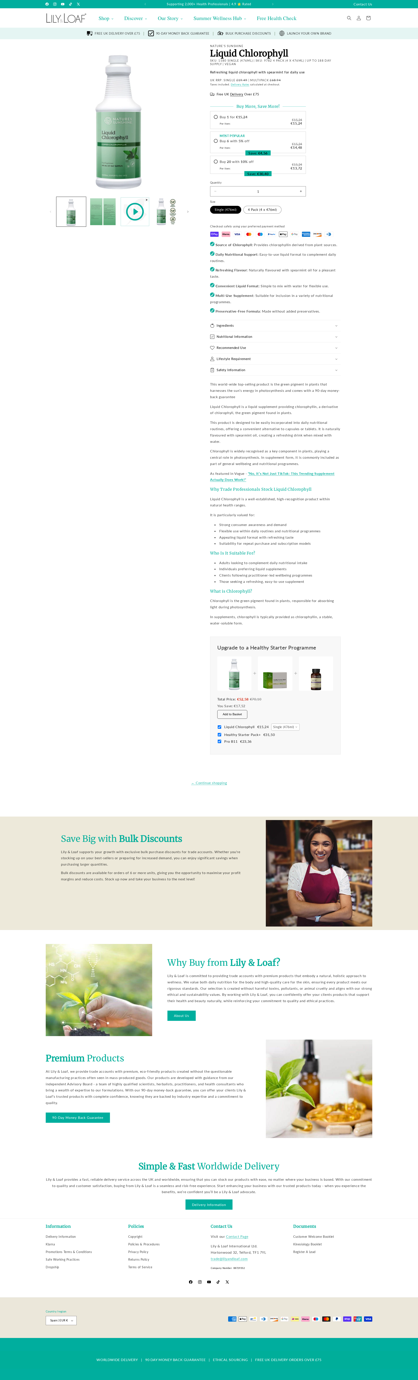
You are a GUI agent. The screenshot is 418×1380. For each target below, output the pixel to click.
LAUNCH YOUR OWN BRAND (309, 33)
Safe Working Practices (62, 1259)
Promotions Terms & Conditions (69, 1252)
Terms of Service (140, 1267)
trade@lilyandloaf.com (229, 1259)
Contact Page (237, 1236)
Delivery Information (209, 1205)
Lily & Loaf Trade (66, 1335)
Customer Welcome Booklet (313, 1236)
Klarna (50, 1244)
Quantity (216, 182)
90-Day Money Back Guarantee (77, 1118)
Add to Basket (232, 714)
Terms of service (158, 1335)
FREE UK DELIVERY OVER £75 (117, 33)
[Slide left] (50, 211)
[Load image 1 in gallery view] (71, 212)
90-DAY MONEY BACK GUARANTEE (182, 33)
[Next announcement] (273, 4)
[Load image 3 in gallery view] (167, 212)
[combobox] (285, 727)
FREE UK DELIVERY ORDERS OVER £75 (288, 1360)
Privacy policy (135, 1335)
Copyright (135, 1236)
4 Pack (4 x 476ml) (262, 209)
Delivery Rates (240, 84)
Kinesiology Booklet (307, 1244)
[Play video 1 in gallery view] (135, 212)
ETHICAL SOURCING (230, 1360)
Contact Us (363, 4)
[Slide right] (188, 211)
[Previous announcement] (145, 4)
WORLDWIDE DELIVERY (117, 1360)
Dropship (52, 1267)
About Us (181, 1016)
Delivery (236, 94)
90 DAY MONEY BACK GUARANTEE (175, 1360)
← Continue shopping (209, 783)
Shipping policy (182, 1335)
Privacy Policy (138, 1252)
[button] (349, 18)
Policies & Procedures (144, 1244)
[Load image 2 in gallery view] (103, 212)
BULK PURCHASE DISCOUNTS (248, 33)
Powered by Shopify (90, 1335)
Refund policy (114, 1335)
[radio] (258, 120)
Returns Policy (138, 1259)
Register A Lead (304, 1252)
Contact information (207, 1335)
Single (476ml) (226, 209)
